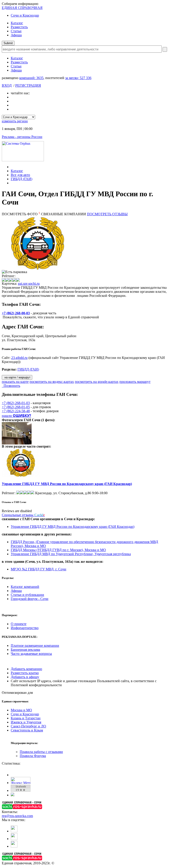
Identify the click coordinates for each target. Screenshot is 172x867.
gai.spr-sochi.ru (29, 283)
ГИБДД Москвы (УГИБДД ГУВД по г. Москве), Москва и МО (58, 550)
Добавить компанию (26, 669)
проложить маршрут (134, 382)
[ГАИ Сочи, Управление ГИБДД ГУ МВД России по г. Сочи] (18, 443)
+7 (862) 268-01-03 (16, 403)
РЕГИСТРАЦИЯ (28, 85)
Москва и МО (21, 710)
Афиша (16, 35)
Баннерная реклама (25, 649)
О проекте (18, 624)
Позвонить (11, 386)
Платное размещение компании (35, 645)
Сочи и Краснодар (25, 15)
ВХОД (7, 85)
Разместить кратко (25, 673)
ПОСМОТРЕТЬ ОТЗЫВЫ (107, 214)
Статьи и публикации (27, 595)
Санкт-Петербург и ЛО (28, 726)
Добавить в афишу (25, 677)
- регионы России (22, 137)
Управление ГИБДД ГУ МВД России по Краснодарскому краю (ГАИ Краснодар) (67, 484)
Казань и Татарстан (26, 718)
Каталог (17, 23)
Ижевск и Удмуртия (26, 722)
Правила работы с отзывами (41, 752)
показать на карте (15, 382)
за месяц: (78, 78)
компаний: (31, 78)
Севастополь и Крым (27, 730)
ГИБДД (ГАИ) (21, 179)
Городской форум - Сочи (29, 599)
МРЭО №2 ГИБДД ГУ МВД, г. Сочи (38, 569)
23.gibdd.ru (19, 358)
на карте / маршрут (17, 377)
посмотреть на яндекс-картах (52, 382)
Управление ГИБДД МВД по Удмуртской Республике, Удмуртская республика (71, 554)
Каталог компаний (25, 587)
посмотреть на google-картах (96, 382)
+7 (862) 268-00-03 (16, 313)
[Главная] (12, 167)
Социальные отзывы (23, 515)
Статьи (16, 31)
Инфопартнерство (25, 628)
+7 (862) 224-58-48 (16, 411)
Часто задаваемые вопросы (31, 654)
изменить (15, 121)
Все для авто (20, 175)
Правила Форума (33, 756)
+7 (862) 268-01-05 (16, 407)
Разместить (19, 27)
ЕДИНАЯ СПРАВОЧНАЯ (22, 8)
